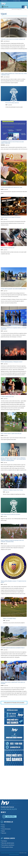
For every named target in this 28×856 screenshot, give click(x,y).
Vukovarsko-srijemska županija (8, 843)
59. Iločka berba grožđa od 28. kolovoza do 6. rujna (11, 187)
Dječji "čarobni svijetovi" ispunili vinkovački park (11, 433)
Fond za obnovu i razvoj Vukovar (8, 845)
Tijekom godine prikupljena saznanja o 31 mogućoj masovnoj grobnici (13, 581)
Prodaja (19, 0)
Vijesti (6, 104)
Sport (2, 516)
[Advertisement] (14, 116)
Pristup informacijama (6, 829)
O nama (3, 825)
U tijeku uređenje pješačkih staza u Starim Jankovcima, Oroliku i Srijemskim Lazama (14, 74)
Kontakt (15, 0)
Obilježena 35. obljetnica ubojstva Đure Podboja (13, 490)
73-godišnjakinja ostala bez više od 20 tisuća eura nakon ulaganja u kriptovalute (12, 142)
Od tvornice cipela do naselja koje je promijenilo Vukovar (12, 647)
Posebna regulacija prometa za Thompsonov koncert (11, 361)
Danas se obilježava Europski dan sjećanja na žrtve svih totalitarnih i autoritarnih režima (12, 541)
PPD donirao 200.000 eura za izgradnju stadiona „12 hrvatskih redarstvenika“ (14, 328)
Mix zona (2, 189)
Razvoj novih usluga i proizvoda (7, 9)
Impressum (4, 833)
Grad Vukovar (4, 841)
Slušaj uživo (10, 816)
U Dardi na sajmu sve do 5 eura (7, 396)
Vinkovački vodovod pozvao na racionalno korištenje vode (13, 39)
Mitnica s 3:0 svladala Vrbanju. (9, 618)
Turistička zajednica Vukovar (7, 847)
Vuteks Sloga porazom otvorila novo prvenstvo (10, 514)
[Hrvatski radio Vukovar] (3, 3)
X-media (25, 852)
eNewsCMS (21, 852)
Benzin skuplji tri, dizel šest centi (7, 247)
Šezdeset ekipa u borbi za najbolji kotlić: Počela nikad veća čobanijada (13, 683)
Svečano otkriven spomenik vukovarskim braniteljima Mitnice (13, 288)
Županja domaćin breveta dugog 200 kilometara (10, 217)
